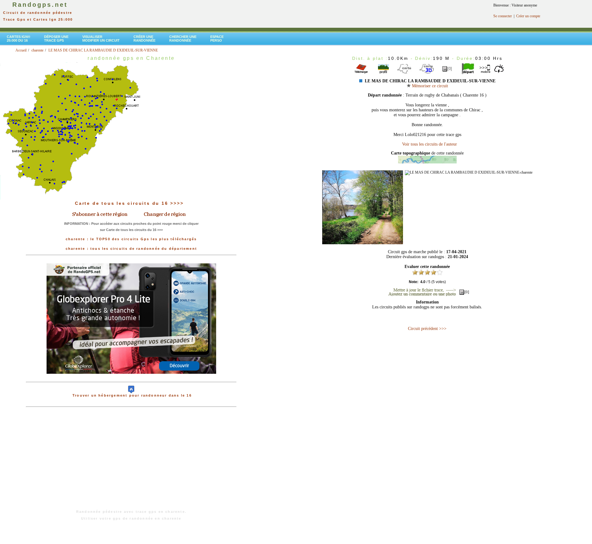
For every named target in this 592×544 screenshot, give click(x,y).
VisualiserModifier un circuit (101, 38)
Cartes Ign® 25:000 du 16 (18, 38)
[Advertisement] (131, 461)
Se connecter (502, 16)
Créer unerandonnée (144, 38)
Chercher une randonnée (182, 38)
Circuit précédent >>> (427, 328)
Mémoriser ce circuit (429, 86)
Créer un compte (528, 16)
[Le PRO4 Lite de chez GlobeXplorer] (131, 379)
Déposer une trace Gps (56, 38)
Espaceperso (217, 38)
